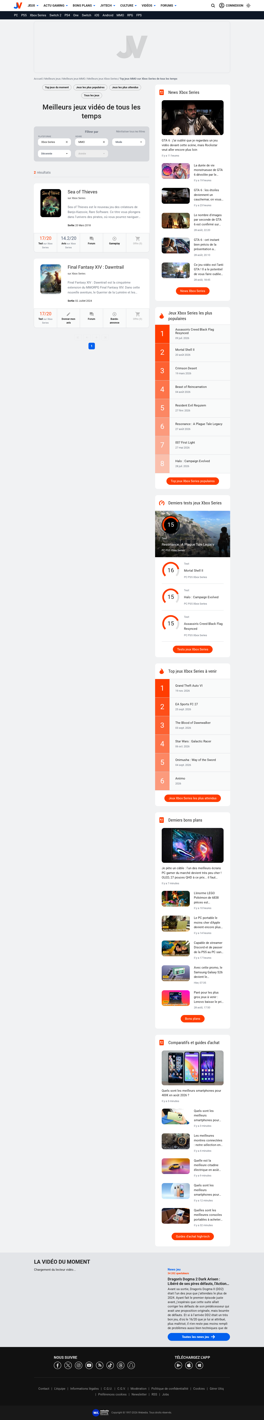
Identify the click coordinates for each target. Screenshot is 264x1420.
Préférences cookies (112, 1394)
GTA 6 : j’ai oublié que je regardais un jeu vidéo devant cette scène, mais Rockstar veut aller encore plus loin (190, 145)
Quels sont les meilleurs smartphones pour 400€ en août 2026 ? (191, 1093)
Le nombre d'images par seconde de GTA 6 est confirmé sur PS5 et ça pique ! (208, 220)
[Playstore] (178, 1365)
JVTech (106, 5)
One (76, 15)
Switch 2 (55, 15)
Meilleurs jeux (52, 78)
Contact (43, 1389)
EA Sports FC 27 (186, 704)
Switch (86, 15)
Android (108, 15)
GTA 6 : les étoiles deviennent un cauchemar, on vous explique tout (207, 195)
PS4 (67, 15)
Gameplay (114, 243)
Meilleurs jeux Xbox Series (102, 78)
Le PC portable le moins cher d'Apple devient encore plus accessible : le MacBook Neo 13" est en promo (207, 923)
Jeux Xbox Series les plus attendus (193, 798)
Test (45, 245)
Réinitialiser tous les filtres (130, 131)
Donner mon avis (68, 321)
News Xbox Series (192, 291)
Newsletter (139, 1394)
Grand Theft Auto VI (189, 686)
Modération (138, 1389)
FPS (139, 15)
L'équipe (59, 1389)
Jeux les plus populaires (90, 87)
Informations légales (84, 1389)
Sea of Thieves (82, 194)
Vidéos (147, 5)
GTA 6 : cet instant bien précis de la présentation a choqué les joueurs (207, 245)
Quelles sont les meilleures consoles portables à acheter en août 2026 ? (208, 1215)
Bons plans (82, 5)
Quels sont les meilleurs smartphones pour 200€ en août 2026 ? (207, 1116)
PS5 (24, 15)
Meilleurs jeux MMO (73, 78)
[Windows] (199, 1365)
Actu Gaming (54, 5)
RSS (154, 1394)
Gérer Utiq (217, 1389)
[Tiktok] (110, 1365)
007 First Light (185, 442)
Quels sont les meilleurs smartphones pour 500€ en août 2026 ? (207, 1190)
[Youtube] (89, 1365)
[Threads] (120, 1365)
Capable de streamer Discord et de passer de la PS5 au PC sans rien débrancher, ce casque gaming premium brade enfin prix (208, 948)
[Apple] (189, 1365)
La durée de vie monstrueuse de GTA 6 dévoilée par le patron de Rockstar (208, 170)
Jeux (31, 5)
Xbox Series (38, 15)
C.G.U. (108, 1389)
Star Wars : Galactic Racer (193, 741)
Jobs (165, 1394)
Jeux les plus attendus (125, 87)
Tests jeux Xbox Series (192, 649)
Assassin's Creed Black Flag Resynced (194, 331)
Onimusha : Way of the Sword (195, 760)
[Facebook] (57, 1365)
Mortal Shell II (184, 350)
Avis (68, 245)
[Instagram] (78, 1365)
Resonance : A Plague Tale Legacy (198, 424)
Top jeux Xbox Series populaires (193, 481)
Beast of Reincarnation (191, 387)
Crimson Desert (186, 368)
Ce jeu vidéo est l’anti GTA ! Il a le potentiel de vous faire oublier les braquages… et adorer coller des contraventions (208, 270)
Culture (126, 5)
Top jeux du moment (57, 87)
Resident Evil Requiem (190, 405)
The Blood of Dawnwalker (193, 723)
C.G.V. (121, 1389)
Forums (167, 5)
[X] (68, 1365)
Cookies (199, 1389)
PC (16, 15)
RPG (130, 15)
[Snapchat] (131, 1365)
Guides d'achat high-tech (193, 1236)
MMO (120, 15)
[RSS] (99, 1365)
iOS (96, 15)
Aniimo (180, 778)
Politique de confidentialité (169, 1389)
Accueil (38, 78)
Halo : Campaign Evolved (192, 461)
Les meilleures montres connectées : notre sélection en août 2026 (208, 1140)
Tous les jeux (91, 95)
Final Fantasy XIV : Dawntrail (96, 270)
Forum (91, 243)
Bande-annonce (114, 321)
